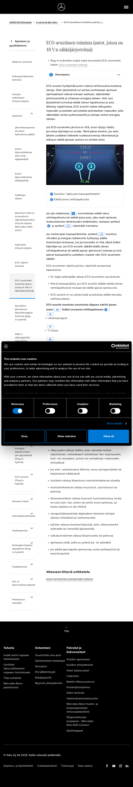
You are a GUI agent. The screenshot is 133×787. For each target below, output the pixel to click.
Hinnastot (41, 666)
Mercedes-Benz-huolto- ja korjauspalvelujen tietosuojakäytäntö (82, 707)
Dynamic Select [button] (20, 501)
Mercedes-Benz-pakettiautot (13, 685)
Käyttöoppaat (74, 730)
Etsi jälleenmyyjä (45, 672)
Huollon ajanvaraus (78, 659)
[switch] (50, 411)
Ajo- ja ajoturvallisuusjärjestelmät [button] (23, 583)
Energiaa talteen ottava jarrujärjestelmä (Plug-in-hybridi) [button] (23, 455)
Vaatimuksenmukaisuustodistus (82, 698)
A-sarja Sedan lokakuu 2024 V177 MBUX (48, 22)
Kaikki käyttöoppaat (20, 22)
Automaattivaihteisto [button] (23, 516)
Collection (72, 676)
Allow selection (66, 436)
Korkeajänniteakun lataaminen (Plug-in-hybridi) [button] (22, 549)
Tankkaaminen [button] (20, 530)
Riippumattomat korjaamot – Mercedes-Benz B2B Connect (80, 721)
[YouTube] (114, 766)
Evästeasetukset (47, 766)
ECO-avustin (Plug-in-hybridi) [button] (22, 480)
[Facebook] (107, 766)
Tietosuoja (67, 766)
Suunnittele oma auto (48, 655)
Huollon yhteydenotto (79, 665)
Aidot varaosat (75, 693)
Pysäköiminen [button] (19, 566)
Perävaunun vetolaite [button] (18, 601)
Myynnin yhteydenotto (49, 683)
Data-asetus (85, 766)
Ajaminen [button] (17, 115)
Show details (114, 423)
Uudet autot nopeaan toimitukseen (16, 657)
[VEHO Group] (61, 7)
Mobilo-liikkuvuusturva (80, 681)
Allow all (108, 436)
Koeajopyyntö (43, 677)
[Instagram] (120, 766)
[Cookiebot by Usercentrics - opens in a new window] (114, 346)
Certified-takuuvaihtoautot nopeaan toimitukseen (16, 668)
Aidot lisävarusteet (77, 670)
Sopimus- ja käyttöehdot (18, 766)
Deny (24, 436)
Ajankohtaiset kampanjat (50, 660)
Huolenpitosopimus (78, 687)
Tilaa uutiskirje (12, 678)
